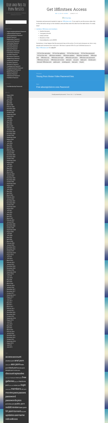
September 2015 (11, 341)
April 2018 (9, 281)
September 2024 (11, 137)
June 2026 (9, 99)
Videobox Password (12, 74)
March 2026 (10, 104)
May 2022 (9, 191)
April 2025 (9, 124)
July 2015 (9, 345)
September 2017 (11, 295)
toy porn (23, 411)
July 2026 (9, 97)
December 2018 (11, 266)
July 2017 (9, 299)
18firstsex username (82, 55)
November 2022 (11, 179)
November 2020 (11, 226)
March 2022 (10, 195)
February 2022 (10, 197)
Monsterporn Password (13, 56)
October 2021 (10, 204)
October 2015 (10, 339)
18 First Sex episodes (43, 53)
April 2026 (9, 103)
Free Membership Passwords (14, 86)
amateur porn (9, 361)
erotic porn (7, 377)
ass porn (15, 364)
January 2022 (10, 199)
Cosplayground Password (13, 66)
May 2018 (9, 279)
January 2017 (10, 310)
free (24, 377)
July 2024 (9, 141)
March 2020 (10, 241)
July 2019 (9, 256)
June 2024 (9, 143)
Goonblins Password (12, 54)
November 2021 (11, 203)
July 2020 (9, 233)
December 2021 (11, 201)
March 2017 (10, 306)
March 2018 (10, 283)
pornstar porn (10, 404)
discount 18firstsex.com (44, 62)
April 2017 (9, 304)
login (23, 385)
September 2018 (11, 272)
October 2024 (10, 135)
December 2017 (11, 289)
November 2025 (11, 110)
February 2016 (10, 331)
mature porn (8, 389)
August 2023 (10, 162)
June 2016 (9, 324)
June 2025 (9, 120)
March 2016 (10, 329)
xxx (16, 419)
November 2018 (11, 268)
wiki (12, 419)
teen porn (23, 407)
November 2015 (11, 337)
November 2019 (11, 249)
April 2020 (9, 239)
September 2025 (11, 114)
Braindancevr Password (13, 50)
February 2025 (10, 128)
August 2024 (10, 139)
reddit (8, 407)
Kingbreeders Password (13, 39)
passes (22, 392)
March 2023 (10, 172)
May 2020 (9, 237)
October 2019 (10, 251)
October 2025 (10, 112)
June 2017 (9, 301)
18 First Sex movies (73, 53)
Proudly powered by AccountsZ (59, 94)
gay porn (17, 381)
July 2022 (9, 187)
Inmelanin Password (12, 62)
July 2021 (9, 210)
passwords (11, 400)
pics (19, 400)
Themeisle (78, 94)
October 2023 (10, 158)
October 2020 (10, 227)
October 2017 (10, 293)
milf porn (23, 389)
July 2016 (9, 322)
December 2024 (11, 131)
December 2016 (11, 312)
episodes (19, 373)
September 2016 (11, 318)
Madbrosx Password (12, 72)
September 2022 (11, 183)
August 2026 (10, 95)
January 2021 (10, 222)
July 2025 (9, 118)
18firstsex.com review (57, 60)
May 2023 (9, 168)
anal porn (19, 360)
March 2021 (10, 218)
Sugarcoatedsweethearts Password (16, 31)
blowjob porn (9, 370)
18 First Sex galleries (58, 53)
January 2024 (10, 153)
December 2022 (11, 178)
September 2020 (11, 229)
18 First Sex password (87, 53)
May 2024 (9, 145)
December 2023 (11, 154)
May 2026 (9, 101)
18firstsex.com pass (71, 57)
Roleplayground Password (14, 70)
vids (7, 419)
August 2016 (10, 320)
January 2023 (10, 176)
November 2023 (11, 156)
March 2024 (10, 149)
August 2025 (10, 116)
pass (15, 392)
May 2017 (9, 303)
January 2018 (10, 287)
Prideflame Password (12, 77)
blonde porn (21, 368)
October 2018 (10, 270)
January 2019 (10, 264)
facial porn (13, 377)
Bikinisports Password (12, 64)
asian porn (8, 364)
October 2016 (10, 316)
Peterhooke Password (13, 43)
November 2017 (11, 291)
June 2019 (9, 258)
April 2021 (9, 216)
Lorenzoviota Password (13, 41)
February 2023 (10, 174)
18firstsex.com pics (43, 60)
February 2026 (10, 106)
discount (9, 373)
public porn (20, 404)
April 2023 (9, 170)
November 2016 (11, 314)
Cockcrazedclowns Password (14, 35)
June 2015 (9, 347)
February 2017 (10, 308)
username (19, 415)
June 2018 (9, 278)
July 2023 (9, 164)
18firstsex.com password (87, 57)
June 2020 (9, 235)
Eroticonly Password (12, 47)
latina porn (11, 385)
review (15, 407)
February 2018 (10, 285)
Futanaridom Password (13, 52)
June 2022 (9, 189)
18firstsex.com (67, 21)
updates (9, 415)
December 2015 (11, 335)
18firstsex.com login (57, 57)
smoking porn (66, 62)
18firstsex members (55, 55)
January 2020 (10, 245)
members (16, 388)
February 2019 (10, 262)
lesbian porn (17, 385)
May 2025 (9, 122)
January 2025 (10, 129)
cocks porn (17, 370)
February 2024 (10, 151)
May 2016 (9, 326)
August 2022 (10, 185)
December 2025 (11, 108)
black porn (13, 368)
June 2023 (9, 166)
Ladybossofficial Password (14, 33)
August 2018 (10, 274)
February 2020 (10, 243)
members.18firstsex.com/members (46, 29)
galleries (9, 381)
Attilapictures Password (13, 58)
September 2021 (11, 206)
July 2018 (9, 276)
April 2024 (9, 147)
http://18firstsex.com (42, 48)
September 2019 (11, 252)
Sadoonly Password (12, 49)
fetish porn (19, 377)
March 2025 (10, 126)
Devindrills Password (12, 45)
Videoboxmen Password (13, 75)
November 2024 (11, 133)
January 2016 (10, 333)
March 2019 (10, 260)
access (9, 356)
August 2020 (10, 231)
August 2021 (10, 208)
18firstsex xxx (45, 57)
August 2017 (10, 297)
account (17, 356)
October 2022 (10, 181)
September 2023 (11, 160)
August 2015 (10, 343)
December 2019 (11, 247)
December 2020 (11, 224)
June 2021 (9, 212)
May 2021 (9, 214)
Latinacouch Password (13, 60)
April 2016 (9, 327)
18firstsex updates (68, 55)
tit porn (9, 411)
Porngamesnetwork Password (15, 68)
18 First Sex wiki (42, 55)
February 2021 (10, 220)
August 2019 (10, 254)
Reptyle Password (11, 37)
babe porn (83, 60)
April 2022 (9, 193)
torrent (17, 411)
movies (9, 392)
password (10, 396)
